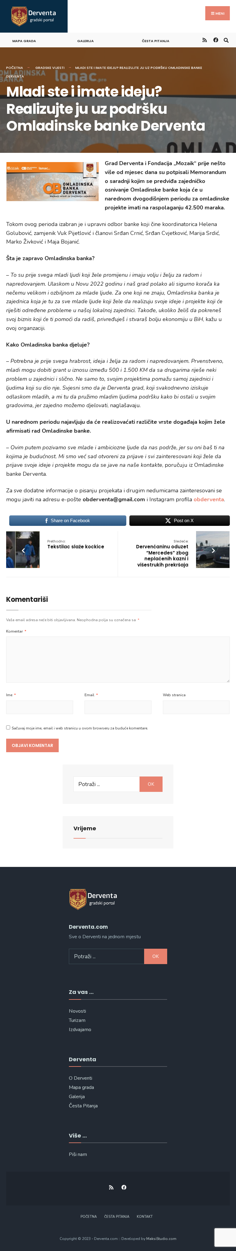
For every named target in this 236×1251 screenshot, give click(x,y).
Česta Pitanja (83, 1105)
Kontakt (145, 1216)
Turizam (77, 1020)
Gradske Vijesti (50, 67)
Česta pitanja (155, 40)
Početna (14, 67)
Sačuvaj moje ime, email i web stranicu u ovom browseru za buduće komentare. (80, 728)
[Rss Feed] (204, 39)
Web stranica (174, 695)
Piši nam (78, 1154)
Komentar (16, 631)
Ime (11, 695)
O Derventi (80, 1078)
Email (91, 695)
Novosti (77, 1011)
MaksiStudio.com (161, 1238)
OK (151, 784)
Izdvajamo (80, 1029)
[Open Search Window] (226, 39)
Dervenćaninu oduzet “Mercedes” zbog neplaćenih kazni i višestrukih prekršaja (162, 553)
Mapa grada (24, 40)
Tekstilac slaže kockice (75, 544)
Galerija (85, 40)
